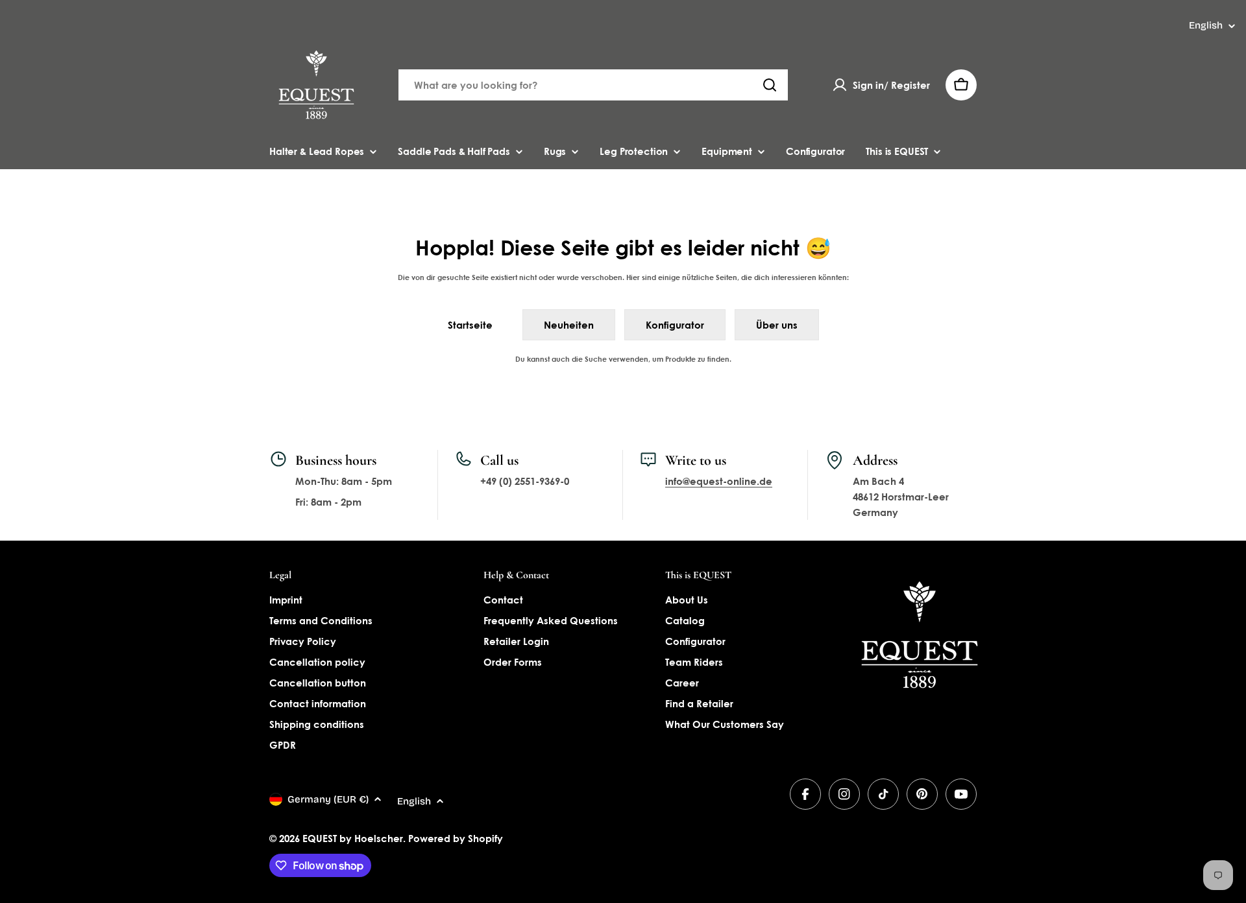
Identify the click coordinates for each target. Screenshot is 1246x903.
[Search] (769, 85)
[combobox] (593, 84)
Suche (596, 359)
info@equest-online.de (718, 481)
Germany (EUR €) (328, 799)
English (1206, 25)
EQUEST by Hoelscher (352, 838)
